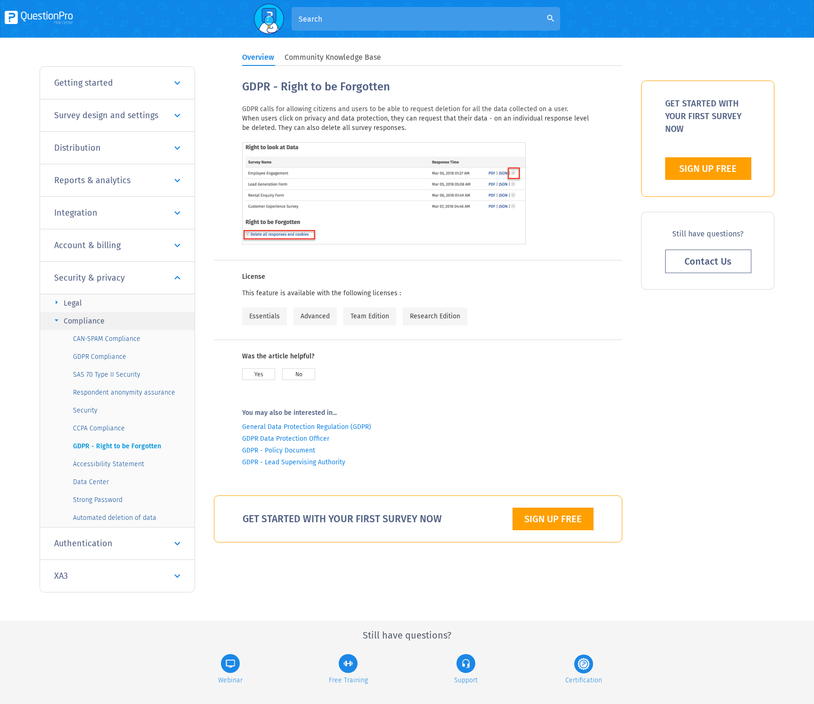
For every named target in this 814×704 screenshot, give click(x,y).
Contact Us (708, 261)
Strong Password (97, 500)
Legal (67, 302)
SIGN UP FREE (553, 519)
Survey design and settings (106, 115)
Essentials (264, 316)
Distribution (77, 148)
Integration (76, 213)
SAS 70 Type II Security (106, 375)
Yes (258, 374)
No (298, 374)
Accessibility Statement (108, 464)
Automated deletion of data (114, 518)
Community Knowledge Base (333, 57)
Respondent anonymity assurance (124, 392)
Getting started (83, 83)
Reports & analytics (92, 180)
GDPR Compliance (99, 357)
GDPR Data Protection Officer (285, 439)
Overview (258, 57)
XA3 (61, 576)
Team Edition (369, 316)
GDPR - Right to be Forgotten (117, 446)
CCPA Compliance (99, 428)
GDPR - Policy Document (278, 450)
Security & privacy (89, 278)
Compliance (78, 320)
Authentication (83, 543)
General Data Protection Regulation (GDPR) (306, 427)
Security (85, 410)
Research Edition (435, 316)
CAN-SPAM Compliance (106, 339)
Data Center (91, 482)
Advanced (315, 316)
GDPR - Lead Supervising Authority (293, 462)
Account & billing (87, 245)
